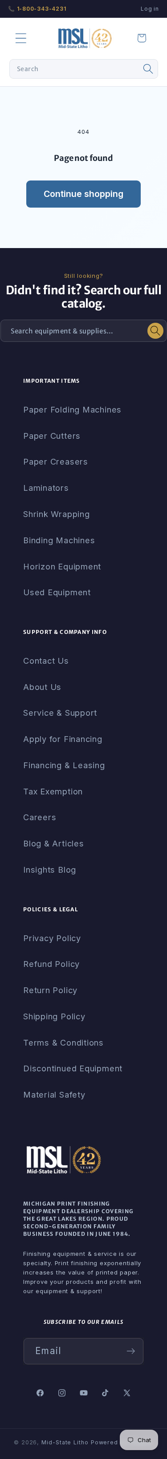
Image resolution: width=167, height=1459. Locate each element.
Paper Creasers (55, 461)
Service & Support (60, 712)
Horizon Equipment (62, 566)
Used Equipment (57, 592)
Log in (150, 8)
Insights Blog (49, 869)
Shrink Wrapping (56, 514)
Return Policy (50, 990)
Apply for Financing (62, 739)
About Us (42, 687)
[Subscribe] (130, 1351)
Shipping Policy (54, 1016)
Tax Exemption (53, 791)
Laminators (46, 488)
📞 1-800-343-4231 (37, 8)
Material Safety (54, 1094)
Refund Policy (51, 964)
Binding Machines (59, 540)
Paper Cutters (52, 436)
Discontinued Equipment (72, 1068)
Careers (39, 817)
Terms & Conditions (63, 1042)
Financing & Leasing (64, 765)
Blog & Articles (53, 843)
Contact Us (46, 660)
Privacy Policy (52, 938)
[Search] (148, 69)
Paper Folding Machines (72, 409)
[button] (20, 38)
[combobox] (83, 69)
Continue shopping (83, 193)
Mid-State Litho (65, 1442)
